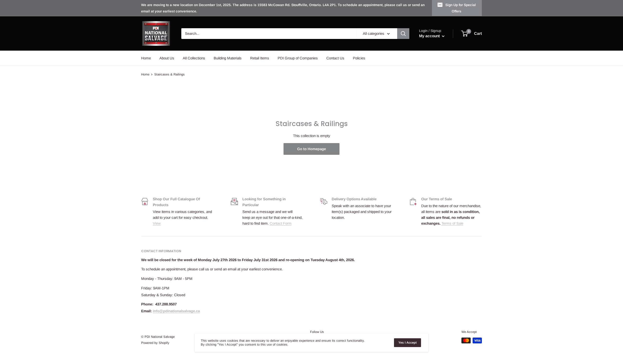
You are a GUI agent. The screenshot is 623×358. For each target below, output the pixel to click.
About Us (166, 58)
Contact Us (335, 58)
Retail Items (259, 58)
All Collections (194, 58)
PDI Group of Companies (298, 58)
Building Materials (228, 58)
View (157, 223)
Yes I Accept (407, 342)
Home (146, 58)
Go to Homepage (311, 149)
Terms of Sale (452, 223)
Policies (359, 58)
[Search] (403, 33)
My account (430, 36)
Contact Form (281, 223)
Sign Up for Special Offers (460, 8)
